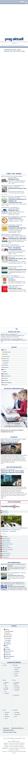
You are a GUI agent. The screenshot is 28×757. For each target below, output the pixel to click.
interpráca (6, 744)
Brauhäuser (10, 186)
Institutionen (18, 246)
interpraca (6, 746)
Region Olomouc (6, 555)
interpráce (6, 743)
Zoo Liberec (11, 280)
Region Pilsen (5, 513)
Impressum (6, 728)
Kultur (11, 51)
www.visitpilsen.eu (15, 245)
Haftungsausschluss (8, 730)
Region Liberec (5, 545)
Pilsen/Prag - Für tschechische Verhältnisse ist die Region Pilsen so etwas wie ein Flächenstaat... (14, 529)
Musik (6, 685)
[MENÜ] (26, 1)
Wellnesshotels (7, 583)
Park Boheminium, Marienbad (17, 238)
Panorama (18, 51)
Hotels (24, 439)
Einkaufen (4, 354)
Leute (16, 716)
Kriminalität (17, 712)
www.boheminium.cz (16, 234)
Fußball (6, 714)
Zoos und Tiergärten (15, 277)
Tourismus (17, 237)
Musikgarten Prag (13, 179)
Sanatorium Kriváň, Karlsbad (9, 442)
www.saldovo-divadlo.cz (18, 285)
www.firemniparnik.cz (15, 572)
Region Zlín (4, 551)
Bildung (15, 177)
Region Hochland (6, 542)
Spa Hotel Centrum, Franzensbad (16, 586)
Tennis (6, 718)
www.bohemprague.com (17, 339)
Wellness (3, 440)
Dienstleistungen (6, 352)
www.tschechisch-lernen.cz (20, 196)
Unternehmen (17, 667)
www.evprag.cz (12, 224)
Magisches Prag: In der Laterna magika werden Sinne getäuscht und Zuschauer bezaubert (12, 472)
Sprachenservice (12, 197)
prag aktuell (14, 39)
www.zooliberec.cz (15, 275)
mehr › (13, 183)
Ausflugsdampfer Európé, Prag (15, 575)
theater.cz (10, 565)
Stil (5, 691)
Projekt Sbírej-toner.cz (15, 218)
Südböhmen (5, 511)
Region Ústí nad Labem (7, 549)
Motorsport (7, 716)
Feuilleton (7, 693)
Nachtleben (5, 373)
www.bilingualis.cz (15, 207)
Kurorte (21, 237)
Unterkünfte (5, 380)
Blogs (23, 51)
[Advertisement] (14, 22)
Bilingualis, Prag (13, 210)
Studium (16, 675)
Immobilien (5, 365)
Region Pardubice (6, 540)
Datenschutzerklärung (17, 728)
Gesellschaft (23, 216)
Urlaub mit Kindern (15, 235)
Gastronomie (16, 186)
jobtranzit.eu (5, 748)
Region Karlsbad (6, 538)
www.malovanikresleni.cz (19, 255)
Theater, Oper (11, 286)
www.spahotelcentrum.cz (18, 582)
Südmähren (5, 536)
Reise (14, 680)
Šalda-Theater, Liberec (15, 288)
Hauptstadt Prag (6, 553)
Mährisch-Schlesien (7, 547)
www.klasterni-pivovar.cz (19, 185)
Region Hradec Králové (7, 544)
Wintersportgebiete (7, 382)
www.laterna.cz (12, 469)
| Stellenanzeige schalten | (10, 49)
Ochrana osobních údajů (9, 732)
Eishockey (7, 712)
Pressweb (4, 751)
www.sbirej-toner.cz (15, 216)
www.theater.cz (12, 564)
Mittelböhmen (5, 557)
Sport (14, 51)
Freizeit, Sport (5, 356)
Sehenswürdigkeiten (5, 235)
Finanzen (17, 669)
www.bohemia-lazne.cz (17, 439)
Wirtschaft (6, 51)
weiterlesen (13, 531)
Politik (18, 49)
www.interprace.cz (14, 334)
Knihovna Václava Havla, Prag (17, 269)
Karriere (16, 673)
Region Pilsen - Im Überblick (8, 515)
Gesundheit (5, 363)
